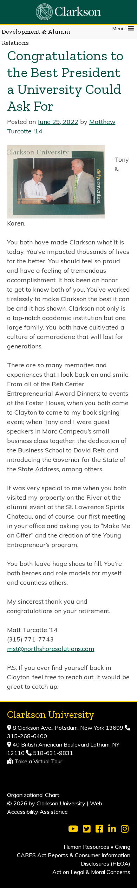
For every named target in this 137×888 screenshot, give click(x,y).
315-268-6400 (27, 736)
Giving (122, 846)
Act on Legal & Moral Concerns (91, 871)
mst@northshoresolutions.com (50, 649)
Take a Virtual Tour (38, 761)
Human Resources (86, 846)
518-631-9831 (52, 752)
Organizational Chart (33, 794)
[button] (118, 28)
